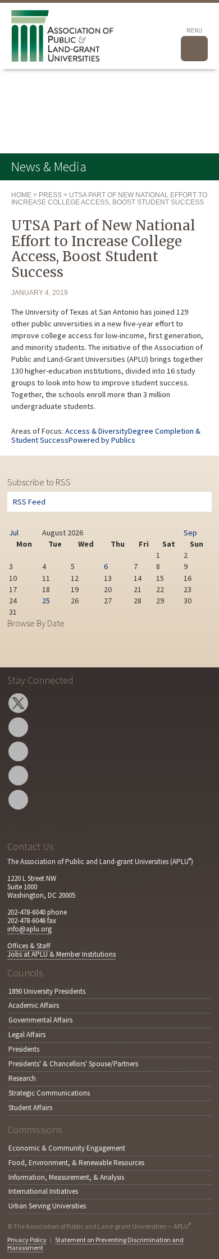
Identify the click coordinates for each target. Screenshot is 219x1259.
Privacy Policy (27, 1239)
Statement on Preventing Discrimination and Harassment (95, 1243)
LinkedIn (18, 775)
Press (50, 195)
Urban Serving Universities (47, 1206)
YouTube (18, 751)
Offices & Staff (29, 946)
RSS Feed (29, 502)
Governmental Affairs (40, 1020)
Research (22, 1078)
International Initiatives (43, 1191)
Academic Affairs (33, 1005)
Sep (190, 533)
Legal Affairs (26, 1034)
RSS (18, 800)
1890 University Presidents (46, 991)
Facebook (18, 727)
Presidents (23, 1049)
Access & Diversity (96, 431)
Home (21, 195)
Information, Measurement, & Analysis (66, 1177)
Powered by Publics (102, 440)
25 (46, 601)
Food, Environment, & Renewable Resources (76, 1162)
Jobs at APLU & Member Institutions (61, 954)
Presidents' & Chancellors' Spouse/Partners (73, 1064)
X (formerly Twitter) (18, 703)
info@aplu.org (29, 929)
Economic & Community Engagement (66, 1148)
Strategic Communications (49, 1093)
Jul (14, 533)
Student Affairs (30, 1107)
